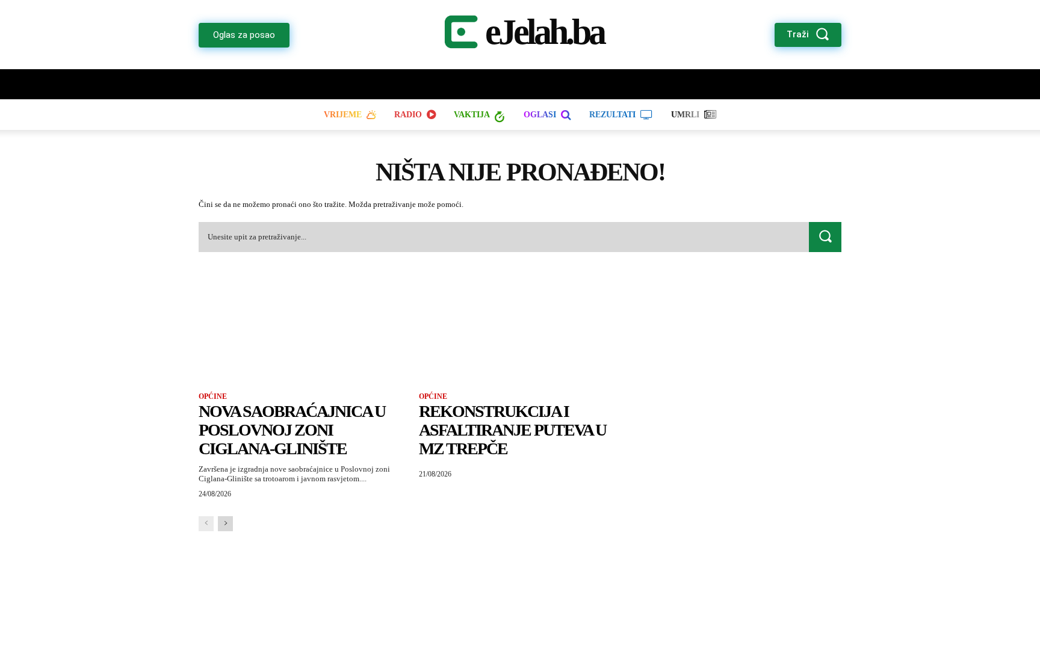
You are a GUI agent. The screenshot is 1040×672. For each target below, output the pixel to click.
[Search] (825, 236)
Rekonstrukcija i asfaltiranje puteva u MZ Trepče (512, 430)
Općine (213, 396)
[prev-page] (206, 523)
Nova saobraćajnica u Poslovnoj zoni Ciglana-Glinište (292, 430)
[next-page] (225, 523)
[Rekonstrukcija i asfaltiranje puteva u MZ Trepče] (520, 329)
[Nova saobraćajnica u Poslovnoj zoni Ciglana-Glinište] (300, 329)
